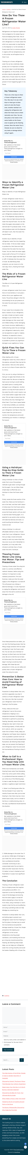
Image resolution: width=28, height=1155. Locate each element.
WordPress (17, 1152)
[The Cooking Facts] (7, 2)
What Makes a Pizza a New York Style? (13, 1098)
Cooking (9, 9)
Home (3, 9)
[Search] (22, 1060)
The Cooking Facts (19, 1149)
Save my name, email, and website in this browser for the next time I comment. (15, 1042)
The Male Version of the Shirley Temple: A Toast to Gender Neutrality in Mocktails (14, 1075)
